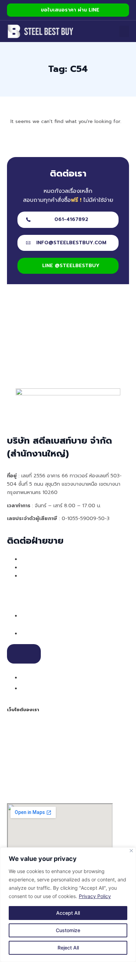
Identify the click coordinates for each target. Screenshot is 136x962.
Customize (68, 930)
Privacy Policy (95, 896)
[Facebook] (25, 687)
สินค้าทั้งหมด (22, 750)
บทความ (17, 767)
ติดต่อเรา (18, 775)
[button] (124, 31)
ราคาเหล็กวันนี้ (24, 792)
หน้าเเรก (17, 725)
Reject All (68, 948)
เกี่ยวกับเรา (20, 734)
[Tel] (25, 633)
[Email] (25, 677)
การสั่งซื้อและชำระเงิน (32, 742)
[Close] (131, 850)
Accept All (68, 913)
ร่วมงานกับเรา (29, 784)
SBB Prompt (23, 759)
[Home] (40, 31)
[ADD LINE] (24, 654)
